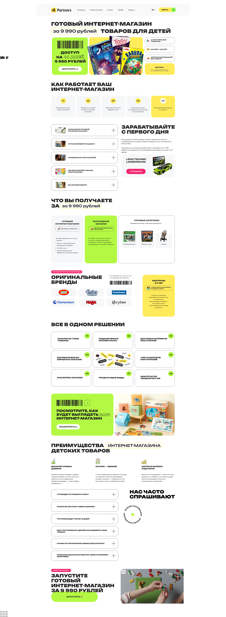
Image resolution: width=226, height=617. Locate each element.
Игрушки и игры (146, 244)
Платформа (81, 10)
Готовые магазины (96, 10)
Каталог (110, 10)
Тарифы (120, 10)
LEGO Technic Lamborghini (136, 160)
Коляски (163, 244)
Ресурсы (131, 10)
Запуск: (159, 67)
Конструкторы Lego (129, 244)
